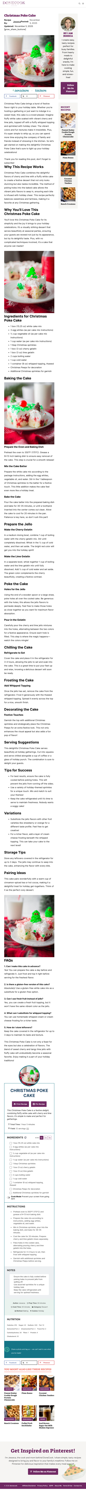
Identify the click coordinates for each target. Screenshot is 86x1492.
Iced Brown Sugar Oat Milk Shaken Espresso (46, 1425)
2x (45, 1137)
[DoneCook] (14, 3)
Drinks (42, 1419)
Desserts (8, 1389)
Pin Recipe (40, 1104)
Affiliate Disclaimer (29, 1486)
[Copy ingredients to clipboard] (25, 1137)
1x (41, 1137)
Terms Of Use (67, 1486)
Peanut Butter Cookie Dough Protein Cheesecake (10, 1396)
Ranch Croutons (11, 1423)
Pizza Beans (27, 1393)
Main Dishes (27, 1389)
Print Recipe (40, 90)
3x (50, 1137)
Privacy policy (42, 1486)
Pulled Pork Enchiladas (27, 1424)
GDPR (51, 1486)
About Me (58, 1486)
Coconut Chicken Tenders (46, 1394)
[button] (79, 3)
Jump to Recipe (22, 90)
